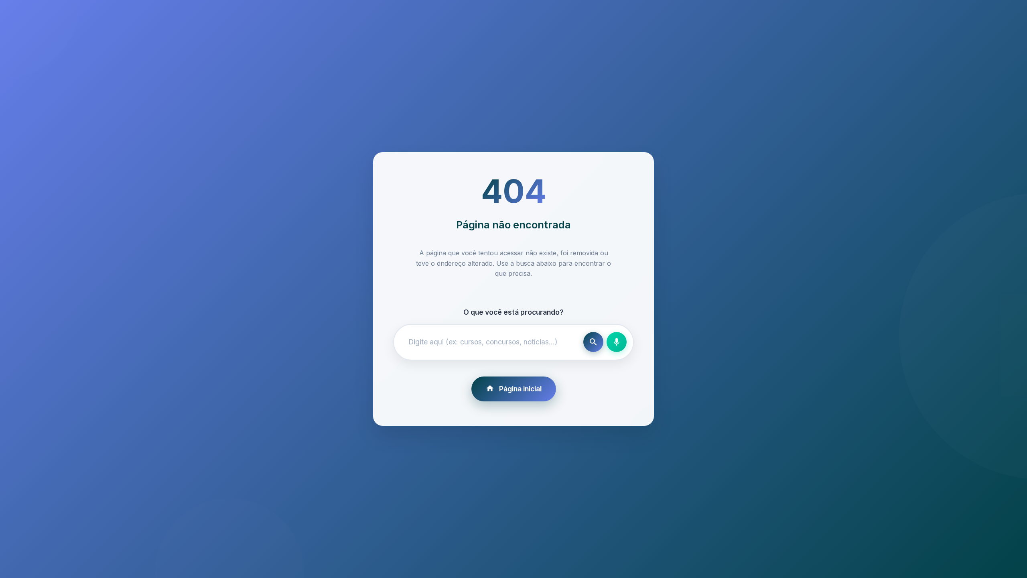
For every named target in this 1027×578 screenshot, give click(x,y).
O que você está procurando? (513, 312)
